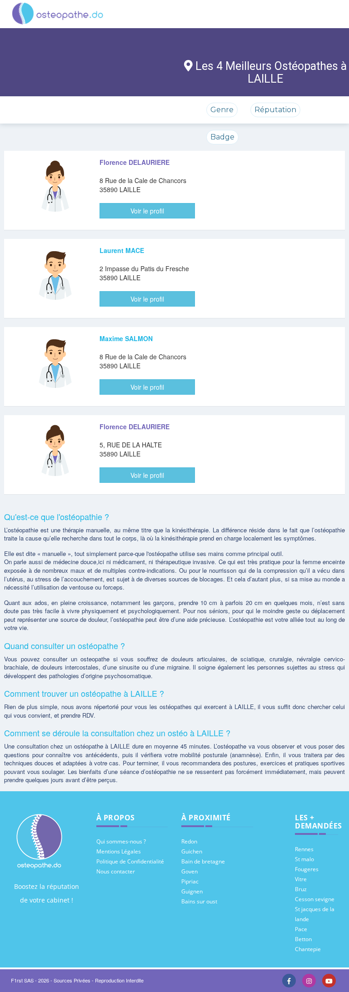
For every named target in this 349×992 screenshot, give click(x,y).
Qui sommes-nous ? (121, 841)
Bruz (301, 889)
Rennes (304, 849)
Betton (303, 939)
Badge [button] (222, 137)
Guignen (192, 891)
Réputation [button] (275, 109)
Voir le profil (147, 210)
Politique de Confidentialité (130, 861)
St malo (304, 859)
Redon (189, 841)
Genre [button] (222, 109)
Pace (301, 929)
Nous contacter (115, 871)
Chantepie (308, 949)
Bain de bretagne (203, 861)
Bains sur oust (199, 901)
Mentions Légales (118, 851)
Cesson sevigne (314, 899)
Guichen (191, 851)
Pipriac (190, 881)
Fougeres (307, 869)
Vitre (301, 879)
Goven (189, 871)
